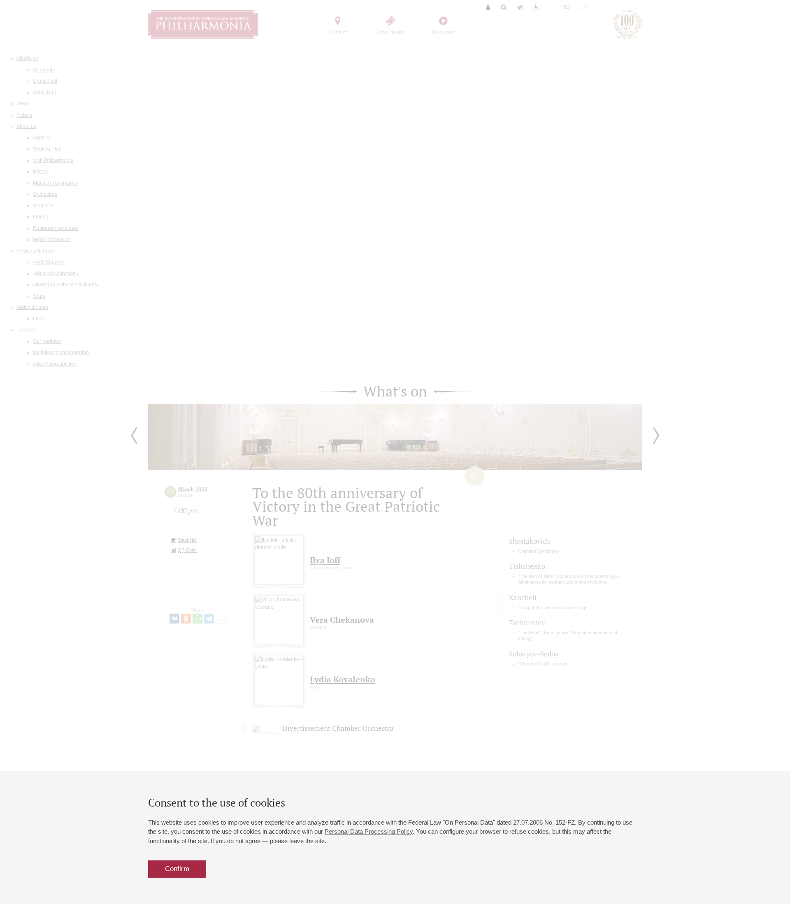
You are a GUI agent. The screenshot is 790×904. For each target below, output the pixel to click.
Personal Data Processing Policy (369, 831)
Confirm (177, 869)
